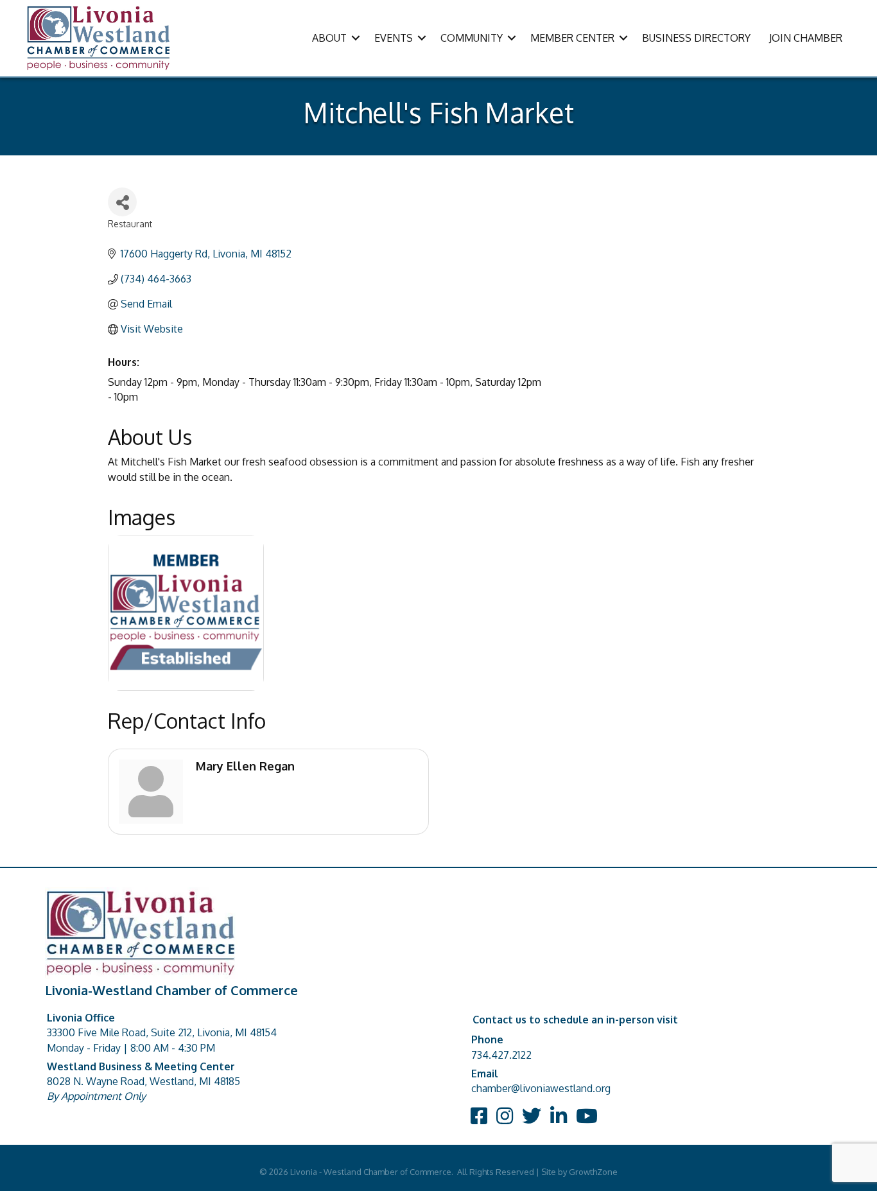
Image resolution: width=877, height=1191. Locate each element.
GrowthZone (593, 1172)
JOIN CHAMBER (805, 37)
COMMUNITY (471, 37)
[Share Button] (122, 201)
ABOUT (329, 37)
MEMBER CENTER (572, 37)
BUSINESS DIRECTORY (696, 37)
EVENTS (393, 37)
